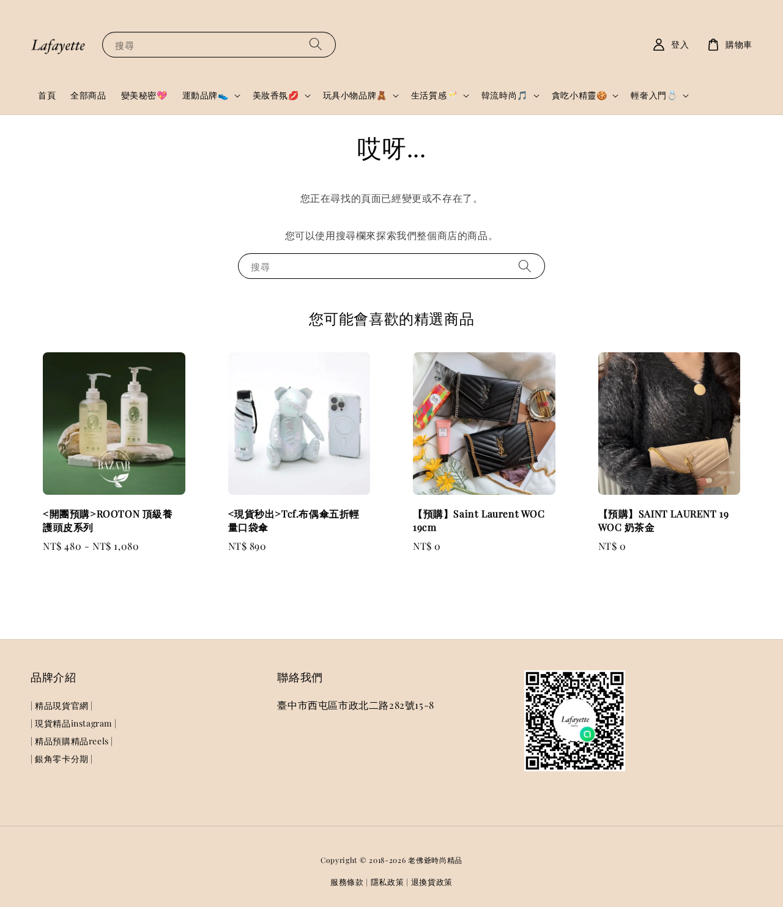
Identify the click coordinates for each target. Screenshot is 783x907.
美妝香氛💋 (276, 95)
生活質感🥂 (434, 95)
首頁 (47, 95)
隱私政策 (387, 881)
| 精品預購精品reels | (72, 741)
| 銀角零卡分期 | (62, 758)
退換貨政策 (432, 881)
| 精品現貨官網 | (62, 705)
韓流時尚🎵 (504, 95)
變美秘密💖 (144, 95)
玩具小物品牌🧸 (355, 95)
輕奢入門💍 (654, 95)
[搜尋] (315, 44)
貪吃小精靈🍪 (579, 95)
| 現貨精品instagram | (73, 723)
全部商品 (88, 95)
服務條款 (347, 881)
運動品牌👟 (205, 95)
